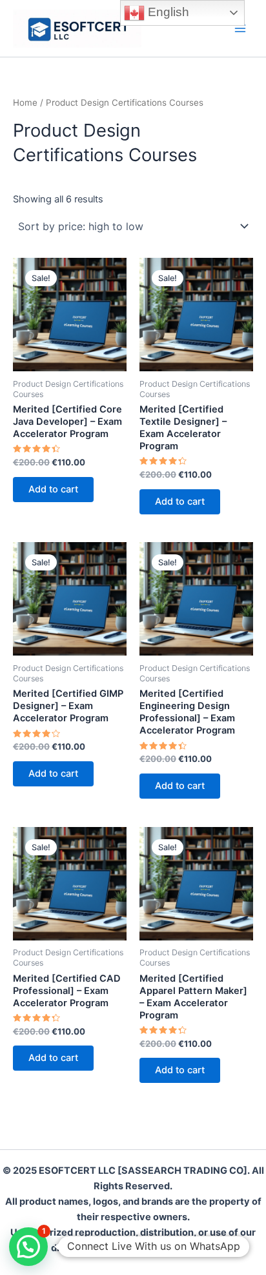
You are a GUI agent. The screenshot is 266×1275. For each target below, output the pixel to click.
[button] (28, 1246)
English (167, 12)
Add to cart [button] (53, 489)
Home (25, 102)
